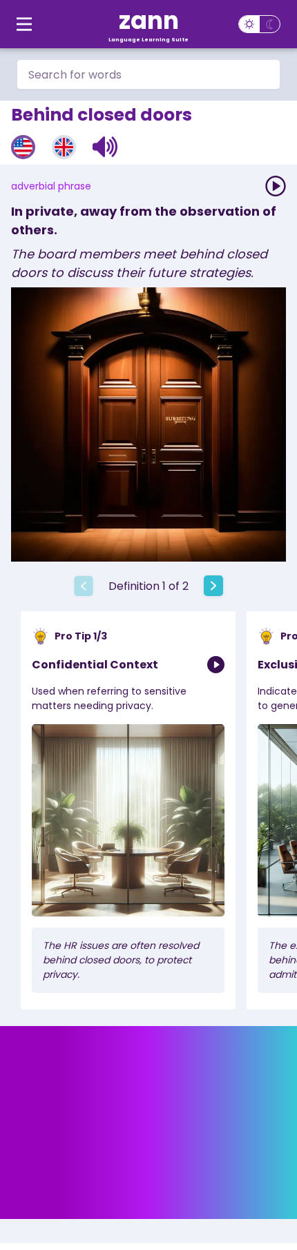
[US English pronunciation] (23, 147)
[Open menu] (24, 24)
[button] (105, 146)
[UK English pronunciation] (64, 147)
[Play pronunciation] (275, 186)
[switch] (259, 24)
